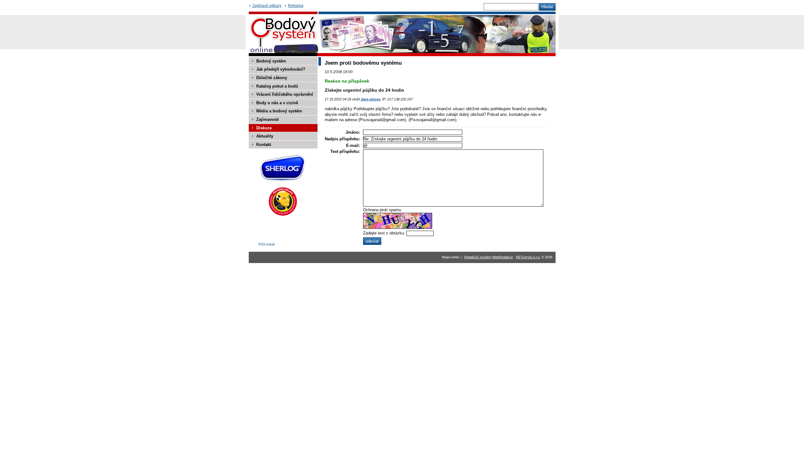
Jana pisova (370, 99)
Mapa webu (450, 257)
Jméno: (352, 132)
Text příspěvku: (345, 151)
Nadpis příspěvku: (342, 139)
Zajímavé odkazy (267, 6)
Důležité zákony (271, 77)
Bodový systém (271, 61)
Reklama (295, 6)
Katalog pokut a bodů (277, 86)
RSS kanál (266, 244)
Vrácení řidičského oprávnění (284, 94)
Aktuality (264, 136)
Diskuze (264, 128)
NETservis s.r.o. (528, 257)
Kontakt (263, 144)
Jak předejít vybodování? (280, 69)
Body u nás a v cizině (277, 102)
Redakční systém (477, 257)
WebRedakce (502, 257)
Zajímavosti (267, 119)
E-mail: (353, 145)
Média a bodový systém (279, 111)
